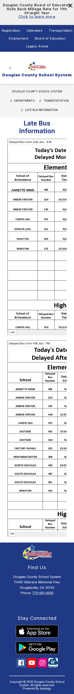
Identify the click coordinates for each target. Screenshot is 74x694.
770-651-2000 (42, 593)
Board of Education (50, 38)
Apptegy (45, 688)
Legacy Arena (37, 46)
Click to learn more (37, 17)
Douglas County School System (37, 91)
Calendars (35, 30)
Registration (11, 30)
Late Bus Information (41, 110)
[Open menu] (10, 68)
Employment (18, 38)
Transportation (60, 30)
